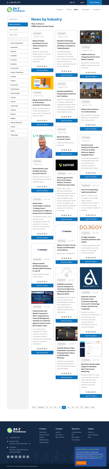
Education (14, 64)
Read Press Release (42, 70)
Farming (13, 76)
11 (59, 407)
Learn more (97, 456)
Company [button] (59, 9)
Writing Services (44, 440)
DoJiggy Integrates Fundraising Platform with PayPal (90, 240)
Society (13, 126)
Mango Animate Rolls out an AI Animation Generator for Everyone (42, 102)
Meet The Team (60, 437)
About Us (58, 432)
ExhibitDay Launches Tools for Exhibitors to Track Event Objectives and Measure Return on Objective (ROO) (65, 289)
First (33, 407)
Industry (13, 97)
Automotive (14, 47)
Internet (13, 101)
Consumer (14, 60)
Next (86, 407)
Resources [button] (85, 9)
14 (73, 407)
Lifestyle (13, 110)
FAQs (89, 437)
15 (77, 407)
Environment (14, 68)
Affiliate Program (44, 442)
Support (91, 429)
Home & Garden (15, 93)
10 (55, 407)
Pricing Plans (43, 432)
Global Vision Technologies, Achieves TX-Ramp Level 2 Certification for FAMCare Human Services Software (42, 208)
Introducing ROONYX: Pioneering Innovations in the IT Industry (66, 94)
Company (59, 429)
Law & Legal (14, 106)
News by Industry (15, 24)
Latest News (13, 19)
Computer (14, 55)
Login (82, 2)
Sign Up (72, 2)
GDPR (100, 458)
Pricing (69, 9)
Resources (76, 429)
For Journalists (76, 440)
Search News (13, 35)
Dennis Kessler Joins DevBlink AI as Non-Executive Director (40, 171)
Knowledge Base (76, 432)
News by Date (13, 29)
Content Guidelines (93, 434)
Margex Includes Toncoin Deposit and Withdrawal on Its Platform (66, 247)
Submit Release (94, 2)
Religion (13, 118)
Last (92, 407)
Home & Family (15, 89)
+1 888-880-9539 (14, 2)
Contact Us (97, 9)
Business (13, 51)
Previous (41, 407)
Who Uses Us (59, 434)
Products (42, 429)
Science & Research (16, 122)
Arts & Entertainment (17, 43)
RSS (73, 434)
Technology (14, 135)
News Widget (75, 437)
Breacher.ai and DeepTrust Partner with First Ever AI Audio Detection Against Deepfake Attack (89, 150)
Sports (13, 131)
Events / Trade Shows (17, 72)
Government (14, 85)
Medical (13, 114)
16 (81, 407)
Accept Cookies (81, 463)
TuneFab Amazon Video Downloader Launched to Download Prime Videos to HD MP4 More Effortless (66, 353)
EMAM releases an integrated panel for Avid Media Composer (90, 57)
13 (68, 407)
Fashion (13, 80)
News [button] (76, 9)
